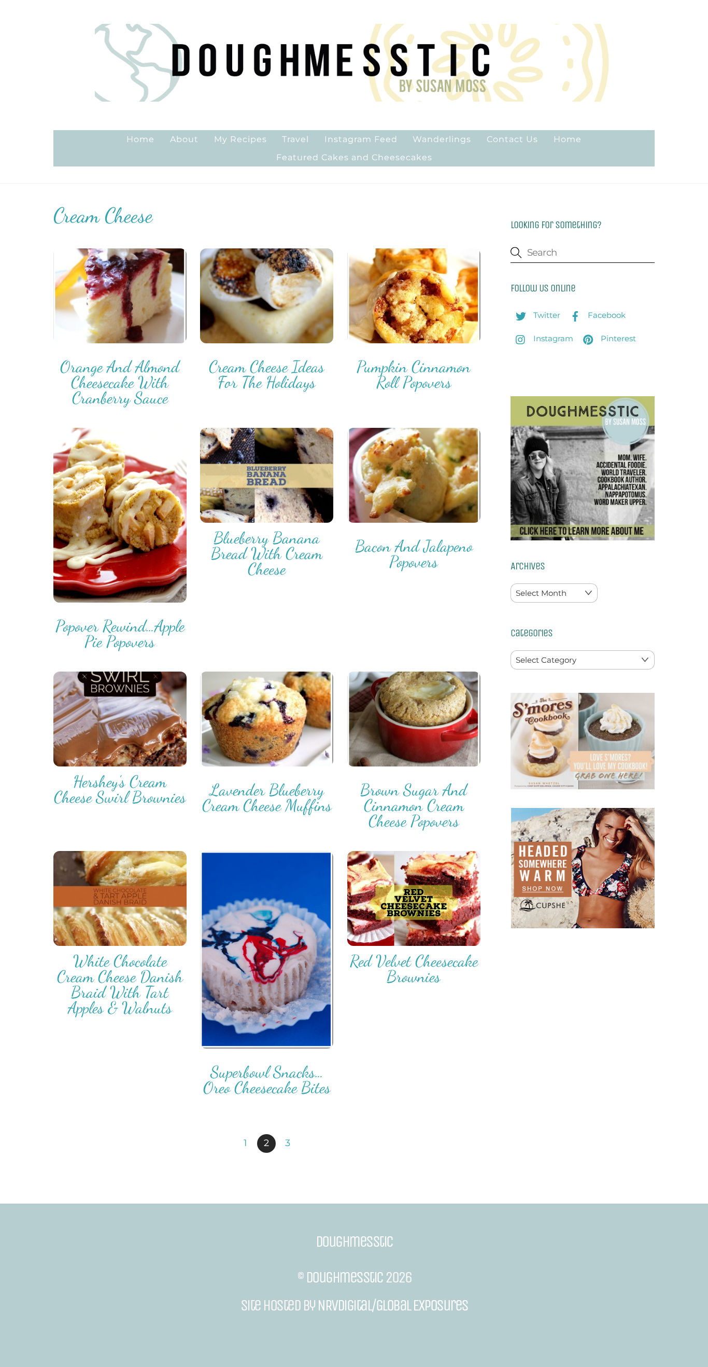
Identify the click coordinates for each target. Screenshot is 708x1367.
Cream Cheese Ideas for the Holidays (266, 374)
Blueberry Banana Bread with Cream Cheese (266, 553)
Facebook (606, 315)
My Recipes (240, 139)
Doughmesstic (344, 1277)
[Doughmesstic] (354, 96)
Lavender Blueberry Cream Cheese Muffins (267, 797)
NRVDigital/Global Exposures (392, 1305)
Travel (295, 139)
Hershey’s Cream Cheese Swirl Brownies (120, 789)
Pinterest (617, 338)
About (184, 139)
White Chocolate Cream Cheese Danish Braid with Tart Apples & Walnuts (120, 984)
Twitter (545, 315)
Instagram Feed (361, 139)
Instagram (552, 338)
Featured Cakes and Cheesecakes (354, 157)
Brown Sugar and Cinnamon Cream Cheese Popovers (413, 805)
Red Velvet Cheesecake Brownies (414, 968)
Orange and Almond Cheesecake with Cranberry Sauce (119, 382)
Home (140, 139)
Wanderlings (442, 139)
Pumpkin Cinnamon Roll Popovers (414, 374)
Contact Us (512, 139)
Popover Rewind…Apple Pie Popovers (120, 633)
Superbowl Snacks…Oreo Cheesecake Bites (267, 1079)
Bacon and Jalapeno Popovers (414, 553)
